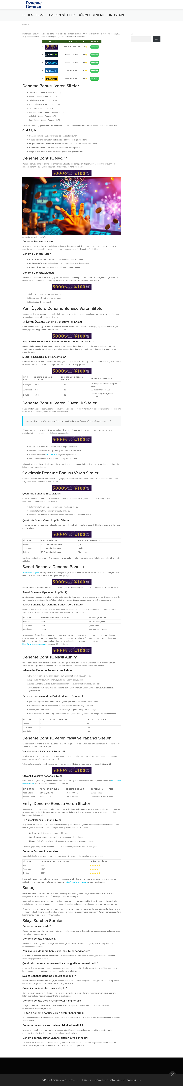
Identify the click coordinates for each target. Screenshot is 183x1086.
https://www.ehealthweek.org (34, 644)
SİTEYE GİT (94, 47)
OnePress (131, 1080)
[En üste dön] (172, 1074)
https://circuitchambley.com (76, 882)
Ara (132, 34)
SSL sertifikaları (51, 455)
